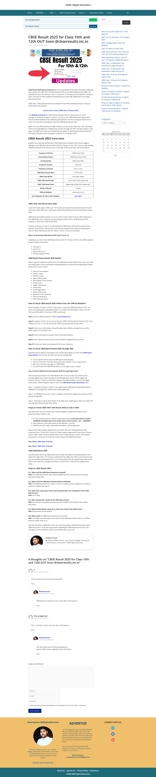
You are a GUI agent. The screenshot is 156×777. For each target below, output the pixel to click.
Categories (105, 119)
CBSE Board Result (38, 115)
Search (103, 19)
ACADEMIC (40, 13)
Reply (32, 584)
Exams (81, 13)
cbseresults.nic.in (64, 317)
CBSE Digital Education (78, 5)
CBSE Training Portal (67, 13)
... (47, 545)
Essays (109, 13)
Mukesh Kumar (44, 591)
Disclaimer (94, 771)
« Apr (115, 155)
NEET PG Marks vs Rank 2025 (112, 48)
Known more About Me (43, 762)
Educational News (97, 13)
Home (29, 13)
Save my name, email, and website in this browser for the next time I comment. (58, 705)
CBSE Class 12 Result (45, 446)
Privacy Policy (82, 771)
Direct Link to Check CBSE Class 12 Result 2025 (60, 110)
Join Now (93, 20)
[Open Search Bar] (127, 13)
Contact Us (70, 771)
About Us (61, 771)
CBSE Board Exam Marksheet (74, 382)
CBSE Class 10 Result (45, 441)
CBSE (52, 13)
